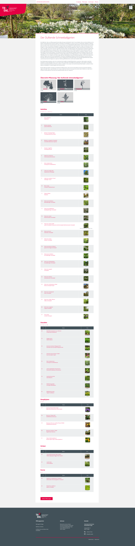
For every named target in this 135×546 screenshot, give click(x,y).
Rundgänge (78, 1)
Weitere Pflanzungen (46, 498)
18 (41, 246)
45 (41, 486)
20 (41, 261)
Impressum (97, 539)
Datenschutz (91, 539)
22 (41, 276)
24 (41, 291)
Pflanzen (96, 1)
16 (41, 231)
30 (41, 346)
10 (41, 185)
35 (41, 384)
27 (41, 314)
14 (41, 216)
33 (41, 368)
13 (41, 208)
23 (41, 284)
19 (41, 254)
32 (41, 361)
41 (41, 438)
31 (41, 353)
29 (41, 338)
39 (41, 423)
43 (41, 462)
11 (41, 193)
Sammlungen (91, 1)
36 (41, 391)
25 (41, 299)
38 (41, 415)
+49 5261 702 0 (89, 531)
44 (41, 478)
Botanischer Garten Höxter (43, 1)
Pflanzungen (84, 1)
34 (41, 376)
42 (41, 454)
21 (41, 269)
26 (41, 307)
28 (41, 331)
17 (41, 238)
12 (41, 201)
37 (41, 407)
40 (41, 430)
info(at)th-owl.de (89, 534)
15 (41, 223)
